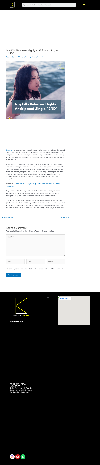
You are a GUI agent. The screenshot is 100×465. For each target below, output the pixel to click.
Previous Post (8, 217)
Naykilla (9, 150)
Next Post (65, 217)
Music (22, 57)
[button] (84, 4)
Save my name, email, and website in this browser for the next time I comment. (36, 269)
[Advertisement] (35, 30)
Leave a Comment (12, 57)
